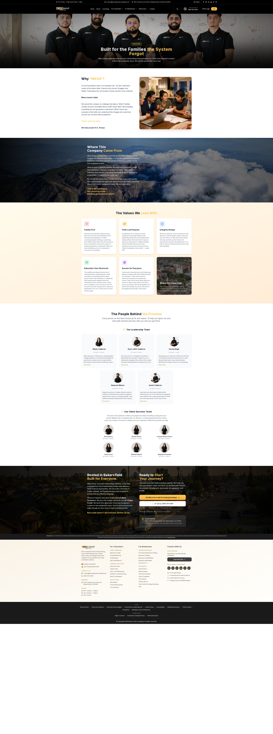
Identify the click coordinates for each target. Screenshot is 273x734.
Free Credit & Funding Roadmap (149, 584)
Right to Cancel (119, 615)
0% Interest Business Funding (148, 553)
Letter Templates (144, 576)
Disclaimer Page (171, 537)
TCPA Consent (186, 607)
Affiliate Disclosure (173, 607)
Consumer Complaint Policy (136, 615)
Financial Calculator (145, 574)
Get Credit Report (115, 560)
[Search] (177, 9)
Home (92, 9)
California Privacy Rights (114, 607)
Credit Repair (114, 558)
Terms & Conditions (97, 607)
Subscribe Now (178, 559)
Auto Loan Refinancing (117, 571)
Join (214, 9)
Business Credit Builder (146, 558)
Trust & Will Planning (116, 585)
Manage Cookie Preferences (141, 610)
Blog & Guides (143, 571)
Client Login (206, 9)
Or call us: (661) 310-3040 (164, 504)
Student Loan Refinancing (118, 574)
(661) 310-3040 (193, 9)
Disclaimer (126, 610)
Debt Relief (113, 582)
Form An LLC (143, 563)
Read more (87, 365)
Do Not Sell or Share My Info (133, 607)
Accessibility (161, 607)
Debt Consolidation (116, 576)
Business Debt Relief (145, 560)
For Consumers (116, 9)
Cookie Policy (149, 607)
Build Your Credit (115, 553)
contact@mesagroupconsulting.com (95, 573)
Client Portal (142, 569)
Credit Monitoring (115, 555)
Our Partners (142, 579)
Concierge (105, 9)
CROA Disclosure (152, 615)
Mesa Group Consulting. (136, 621)
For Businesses (130, 9)
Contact (152, 9)
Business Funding (144, 555)
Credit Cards (114, 569)
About (98, 9)
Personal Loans (115, 566)
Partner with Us (143, 581)
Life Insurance (114, 587)
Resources (142, 9)
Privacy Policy (84, 607)
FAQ (140, 586)
